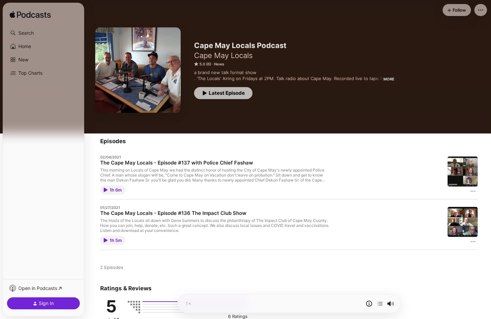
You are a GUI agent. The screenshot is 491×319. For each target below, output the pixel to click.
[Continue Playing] (380, 303)
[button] (43, 33)
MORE (388, 79)
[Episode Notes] (369, 303)
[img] (30, 15)
